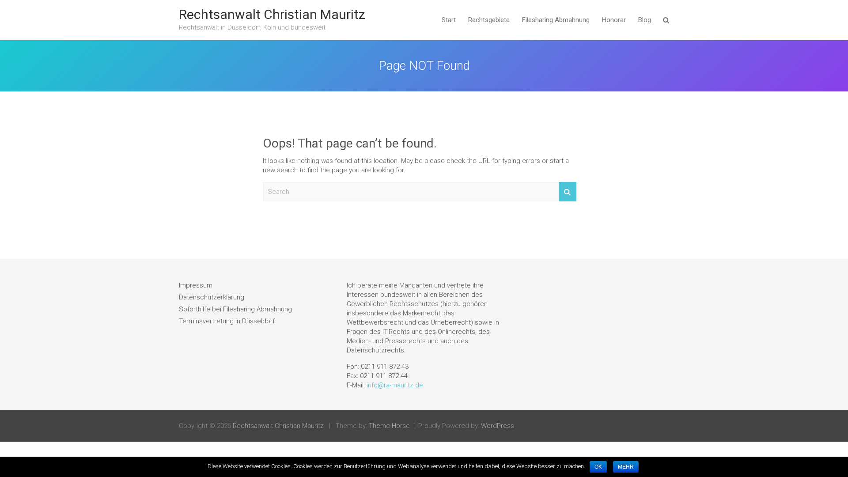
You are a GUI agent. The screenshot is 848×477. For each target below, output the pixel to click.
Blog (644, 20)
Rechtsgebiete (489, 20)
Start (449, 20)
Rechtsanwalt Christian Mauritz (272, 14)
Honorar (614, 20)
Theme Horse (389, 426)
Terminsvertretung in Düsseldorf (227, 321)
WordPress (497, 426)
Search (567, 192)
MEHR (626, 467)
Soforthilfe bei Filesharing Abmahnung (235, 309)
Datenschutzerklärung (211, 297)
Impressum (195, 285)
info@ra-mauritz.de (395, 385)
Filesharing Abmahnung (556, 20)
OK (598, 467)
